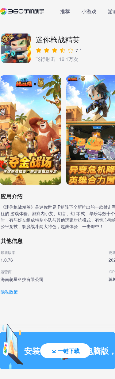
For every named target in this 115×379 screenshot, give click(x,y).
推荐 (65, 11)
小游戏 (89, 11)
